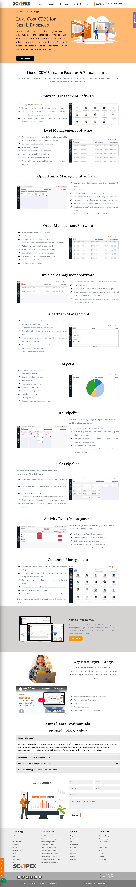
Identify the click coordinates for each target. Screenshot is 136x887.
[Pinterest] (40, 877)
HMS (13, 862)
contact (36, 105)
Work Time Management (49, 856)
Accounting (16, 859)
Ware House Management (50, 853)
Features (73, 853)
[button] (25, 58)
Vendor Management (48, 847)
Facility (101, 850)
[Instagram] (31, 877)
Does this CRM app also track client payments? (37, 770)
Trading (101, 853)
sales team (33, 345)
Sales (14, 839)
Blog (71, 836)
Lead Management (48, 842)
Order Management (48, 845)
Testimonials (74, 839)
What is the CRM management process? (34, 763)
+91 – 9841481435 (116, 4)
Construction (103, 847)
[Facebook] (18, 877)
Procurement (17, 842)
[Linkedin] (35, 877)
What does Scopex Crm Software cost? (34, 757)
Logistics (102, 856)
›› (27, 12)
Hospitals (102, 859)
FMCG (101, 845)
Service (14, 853)
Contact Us (74, 859)
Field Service (103, 842)
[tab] (68, 738)
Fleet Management (48, 836)
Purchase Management (49, 862)
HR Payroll (15, 847)
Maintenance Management (50, 839)
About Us (73, 850)
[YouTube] (27, 877)
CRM (14, 836)
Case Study (74, 845)
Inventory (15, 845)
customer (83, 204)
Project (14, 856)
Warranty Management (49, 850)
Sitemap (73, 847)
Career (72, 856)
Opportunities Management (51, 859)
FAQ (71, 842)
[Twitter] (23, 877)
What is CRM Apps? (26, 738)
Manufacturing (17, 850)
